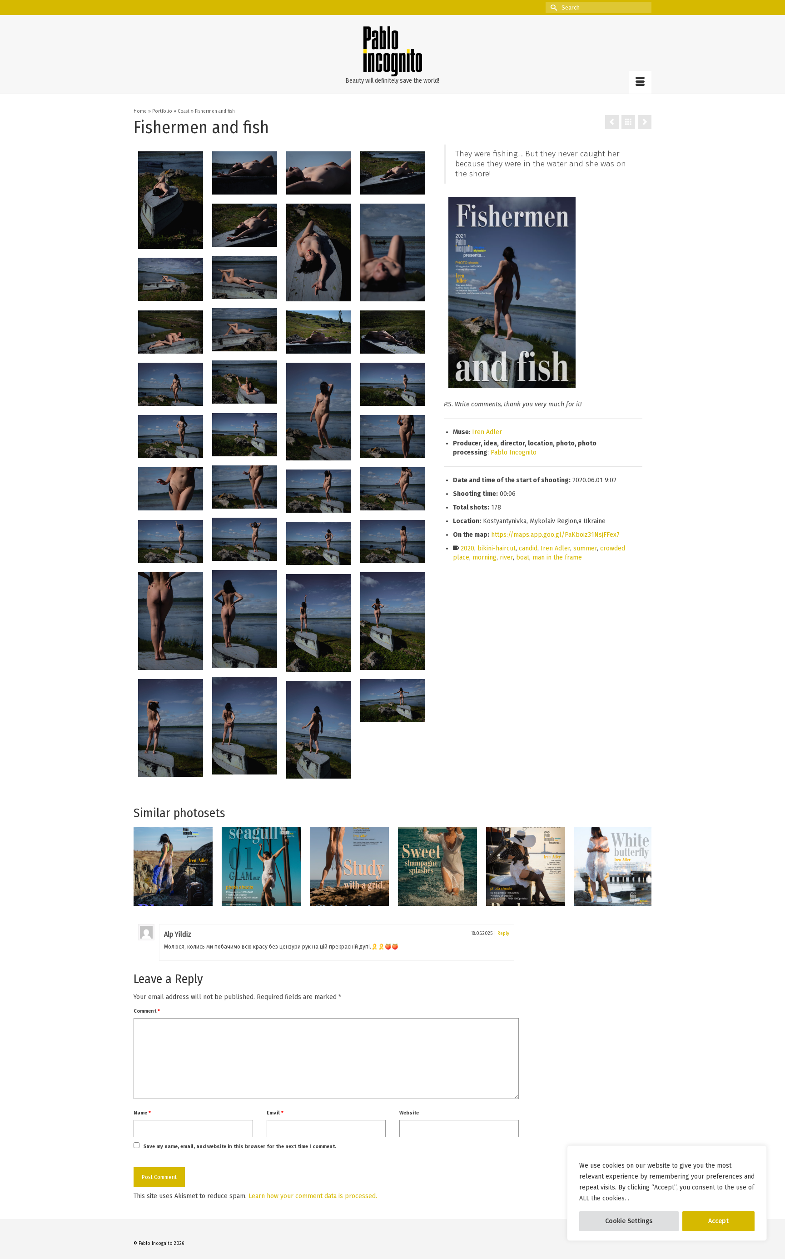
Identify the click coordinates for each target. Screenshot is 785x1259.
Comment (147, 1011)
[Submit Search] (552, 7)
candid (528, 548)
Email (275, 1113)
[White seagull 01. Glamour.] (261, 866)
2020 (467, 548)
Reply (503, 933)
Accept (718, 1221)
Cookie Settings (628, 1221)
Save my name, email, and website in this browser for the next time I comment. (240, 1146)
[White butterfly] (613, 866)
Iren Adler (487, 432)
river (506, 557)
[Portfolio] (628, 122)
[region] (667, 1193)
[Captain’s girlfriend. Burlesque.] (525, 866)
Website (409, 1113)
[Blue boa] (173, 866)
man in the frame (557, 557)
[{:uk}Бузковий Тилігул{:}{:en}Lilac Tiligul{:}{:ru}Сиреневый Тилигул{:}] (612, 122)
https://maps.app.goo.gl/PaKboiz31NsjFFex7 (555, 535)
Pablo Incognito (514, 452)
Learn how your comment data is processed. (312, 1196)
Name (142, 1113)
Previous (141, 866)
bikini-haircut (496, 548)
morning (484, 557)
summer (585, 548)
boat (522, 557)
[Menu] (640, 82)
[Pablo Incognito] (392, 51)
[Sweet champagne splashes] (437, 866)
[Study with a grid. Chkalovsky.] (349, 866)
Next (643, 866)
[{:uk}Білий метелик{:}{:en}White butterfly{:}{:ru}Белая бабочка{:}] (644, 122)
